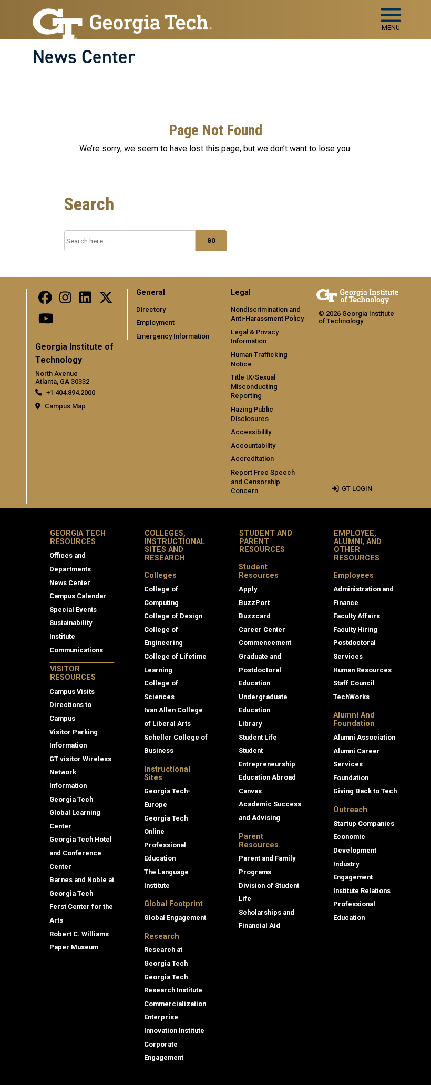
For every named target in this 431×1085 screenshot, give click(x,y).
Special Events (73, 609)
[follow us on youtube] (46, 321)
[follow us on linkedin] (85, 300)
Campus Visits (72, 691)
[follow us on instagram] (65, 300)
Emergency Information (172, 336)
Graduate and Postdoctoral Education (260, 669)
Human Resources (362, 670)
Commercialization (175, 1004)
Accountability (253, 445)
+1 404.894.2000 (70, 392)
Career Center (262, 629)
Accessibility (251, 432)
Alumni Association (364, 737)
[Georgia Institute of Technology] (122, 15)
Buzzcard (255, 616)
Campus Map (65, 406)
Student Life (258, 737)
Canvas (250, 791)
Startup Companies (363, 823)
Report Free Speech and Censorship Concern (263, 481)
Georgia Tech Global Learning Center (74, 812)
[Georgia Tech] (357, 296)
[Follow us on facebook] (45, 300)
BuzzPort (254, 603)
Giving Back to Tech (365, 791)
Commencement (265, 643)
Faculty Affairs (356, 616)
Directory (151, 309)
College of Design (173, 616)
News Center (84, 56)
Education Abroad (267, 777)
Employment (155, 322)
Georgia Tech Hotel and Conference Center (80, 852)
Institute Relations (362, 891)
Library (250, 724)
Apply (248, 589)
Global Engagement (175, 918)
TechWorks (351, 697)
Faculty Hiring (355, 629)
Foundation (350, 778)
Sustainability (70, 623)
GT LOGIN (357, 489)
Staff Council (354, 683)
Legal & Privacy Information (255, 336)
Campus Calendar (77, 596)
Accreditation (252, 459)
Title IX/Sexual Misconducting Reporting (254, 386)
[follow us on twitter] (106, 300)
